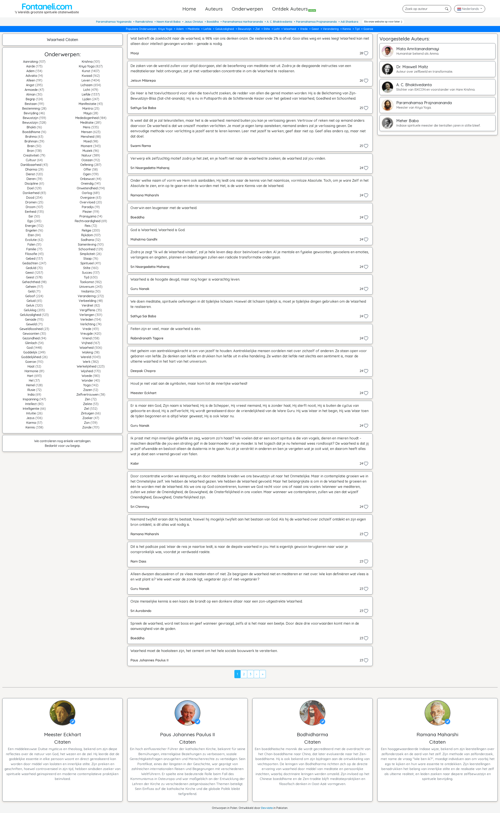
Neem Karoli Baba (168, 21)
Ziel (257, 29)
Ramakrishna (144, 21)
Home (189, 9)
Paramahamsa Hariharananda (243, 21)
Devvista (267, 808)
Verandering (331, 29)
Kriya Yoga (165, 29)
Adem (180, 29)
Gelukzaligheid (224, 29)
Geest (315, 29)
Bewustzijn (244, 29)
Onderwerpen (247, 9)
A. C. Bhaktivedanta (279, 21)
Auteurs (214, 9)
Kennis (347, 29)
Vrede (304, 29)
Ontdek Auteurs (293, 9)
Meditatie (194, 29)
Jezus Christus (193, 21)
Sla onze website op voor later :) (383, 21)
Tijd (357, 29)
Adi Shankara (349, 21)
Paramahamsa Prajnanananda (316, 21)
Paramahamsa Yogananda (113, 21)
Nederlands (470, 9)
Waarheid (290, 29)
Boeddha (213, 21)
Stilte (267, 29)
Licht (277, 29)
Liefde (207, 29)
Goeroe (368, 29)
